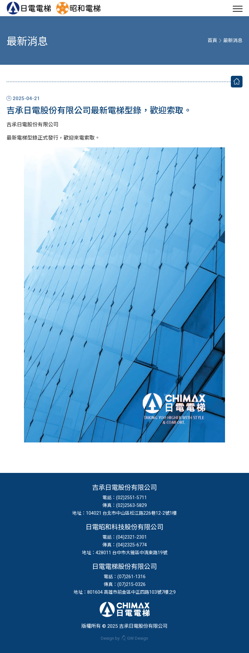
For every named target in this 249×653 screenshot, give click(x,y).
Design (137, 638)
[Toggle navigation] (238, 8)
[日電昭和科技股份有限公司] (78, 8)
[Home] (237, 81)
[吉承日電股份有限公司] (31, 8)
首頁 (212, 40)
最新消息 (233, 40)
